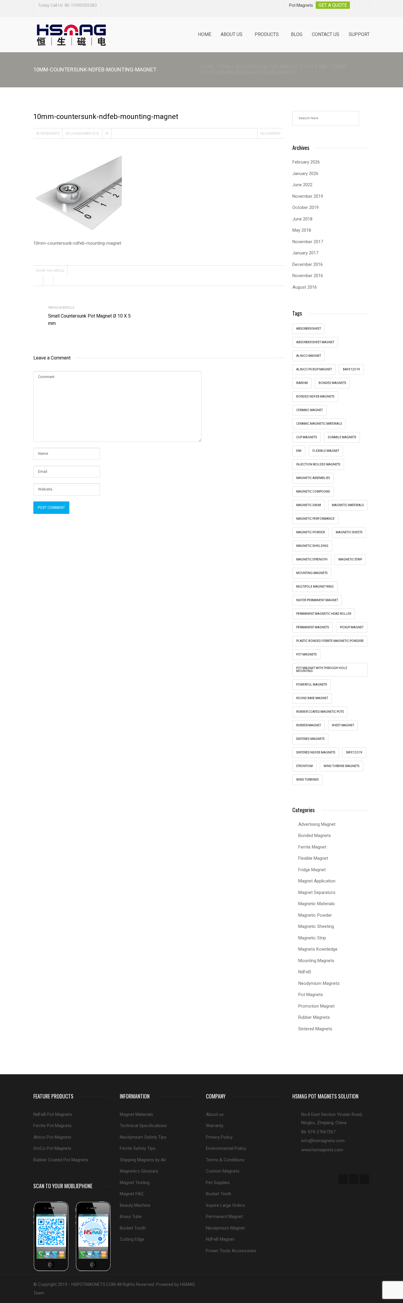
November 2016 (307, 275)
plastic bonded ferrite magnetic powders (329, 640)
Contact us (325, 34)
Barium (302, 383)
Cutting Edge (132, 1239)
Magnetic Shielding (312, 545)
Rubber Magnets (314, 1017)
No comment (271, 133)
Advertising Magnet (316, 824)
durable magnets (342, 437)
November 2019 (307, 196)
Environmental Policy (226, 1148)
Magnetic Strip (350, 559)
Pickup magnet (351, 627)
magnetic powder (310, 532)
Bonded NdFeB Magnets (315, 396)
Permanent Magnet (224, 1216)
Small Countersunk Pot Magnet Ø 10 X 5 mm (273, 66)
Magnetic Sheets (349, 532)
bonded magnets (332, 383)
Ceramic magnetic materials (319, 423)
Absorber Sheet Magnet (315, 342)
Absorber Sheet (308, 328)
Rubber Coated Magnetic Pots (320, 711)
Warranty (214, 1125)
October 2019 (305, 207)
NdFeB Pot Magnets (52, 1114)
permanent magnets (312, 627)
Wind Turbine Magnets (341, 766)
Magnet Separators (316, 892)
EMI (299, 450)
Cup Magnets (306, 437)
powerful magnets (311, 684)
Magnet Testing (135, 1182)
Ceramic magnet (309, 410)
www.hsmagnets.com (322, 1149)
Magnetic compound (313, 491)
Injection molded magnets (318, 464)
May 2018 (301, 230)
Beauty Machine (135, 1205)
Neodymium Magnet (225, 1228)
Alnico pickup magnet (314, 369)
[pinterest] (364, 1179)
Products (267, 34)
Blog (296, 34)
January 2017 (305, 253)
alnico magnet (308, 355)
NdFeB (304, 972)
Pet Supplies (218, 1182)
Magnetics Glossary (139, 1171)
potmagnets (49, 133)
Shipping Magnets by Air (143, 1160)
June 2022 (302, 184)
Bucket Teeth (218, 1193)
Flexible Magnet (313, 858)
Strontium (304, 766)
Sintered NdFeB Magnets (315, 752)
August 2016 (304, 287)
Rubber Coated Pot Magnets (60, 1160)
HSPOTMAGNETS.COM (93, 1284)
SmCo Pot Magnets (52, 1148)
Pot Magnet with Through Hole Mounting (321, 669)
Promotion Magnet (316, 1006)
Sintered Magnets (310, 738)
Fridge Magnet (312, 869)
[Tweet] (48, 281)
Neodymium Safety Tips (143, 1137)
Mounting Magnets (311, 573)
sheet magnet (343, 725)
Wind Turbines (307, 779)
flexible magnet (325, 450)
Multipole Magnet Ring (315, 586)
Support (359, 34)
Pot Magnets (306, 654)
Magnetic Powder (315, 915)
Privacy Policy (219, 1137)
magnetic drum (308, 505)
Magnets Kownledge (318, 949)
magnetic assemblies (313, 478)
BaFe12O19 (351, 369)
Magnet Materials (136, 1114)
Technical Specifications (143, 1125)
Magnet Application (316, 881)
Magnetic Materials (316, 903)
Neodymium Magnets (319, 983)
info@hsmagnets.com (323, 1140)
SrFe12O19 (354, 752)
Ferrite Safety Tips (137, 1148)
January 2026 (305, 173)
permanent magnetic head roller (323, 613)
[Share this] (38, 281)
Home (204, 34)
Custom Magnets (223, 1171)
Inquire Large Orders (225, 1205)
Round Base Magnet (312, 698)
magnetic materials (348, 505)
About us (232, 34)
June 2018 (302, 219)
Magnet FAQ (131, 1193)
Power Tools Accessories (231, 1250)
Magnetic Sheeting (316, 926)
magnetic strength (311, 559)
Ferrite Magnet (312, 847)
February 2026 (306, 162)
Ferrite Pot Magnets (52, 1125)
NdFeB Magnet (220, 1239)
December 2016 (307, 264)
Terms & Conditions (225, 1160)
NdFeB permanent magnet (317, 600)
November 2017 (307, 241)
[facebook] (343, 1179)
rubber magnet (308, 725)
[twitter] (353, 1179)
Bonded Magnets (314, 835)
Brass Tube (131, 1216)
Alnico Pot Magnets (52, 1137)
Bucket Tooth (133, 1228)
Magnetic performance (315, 518)
